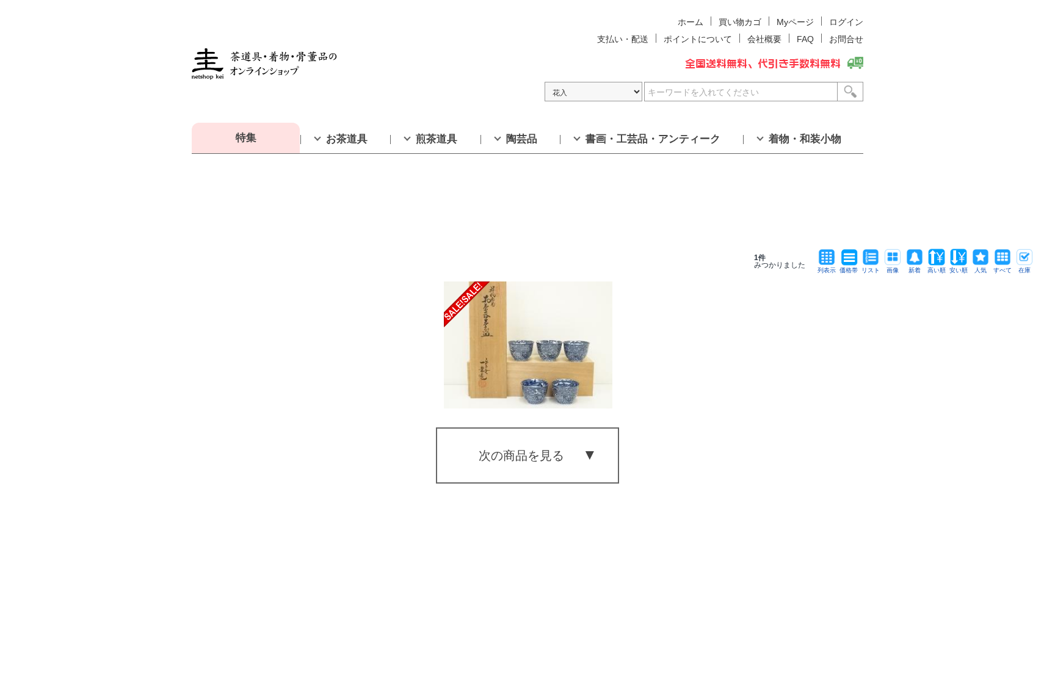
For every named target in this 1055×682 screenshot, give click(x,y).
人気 (980, 270)
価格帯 (848, 270)
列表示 (827, 270)
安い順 (958, 270)
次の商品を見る (521, 455)
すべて (1002, 270)
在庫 (1024, 270)
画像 (892, 270)
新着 (914, 270)
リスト (870, 270)
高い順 (936, 270)
